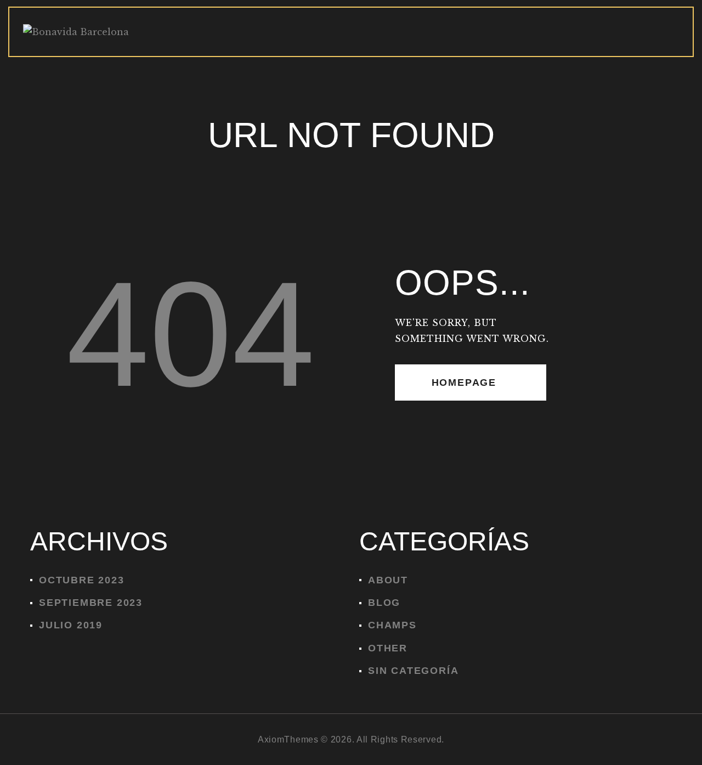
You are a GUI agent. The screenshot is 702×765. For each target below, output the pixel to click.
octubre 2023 (81, 580)
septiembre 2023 (91, 602)
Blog (384, 602)
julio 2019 (71, 625)
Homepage (464, 382)
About (388, 580)
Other (387, 648)
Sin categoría (413, 670)
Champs (392, 625)
